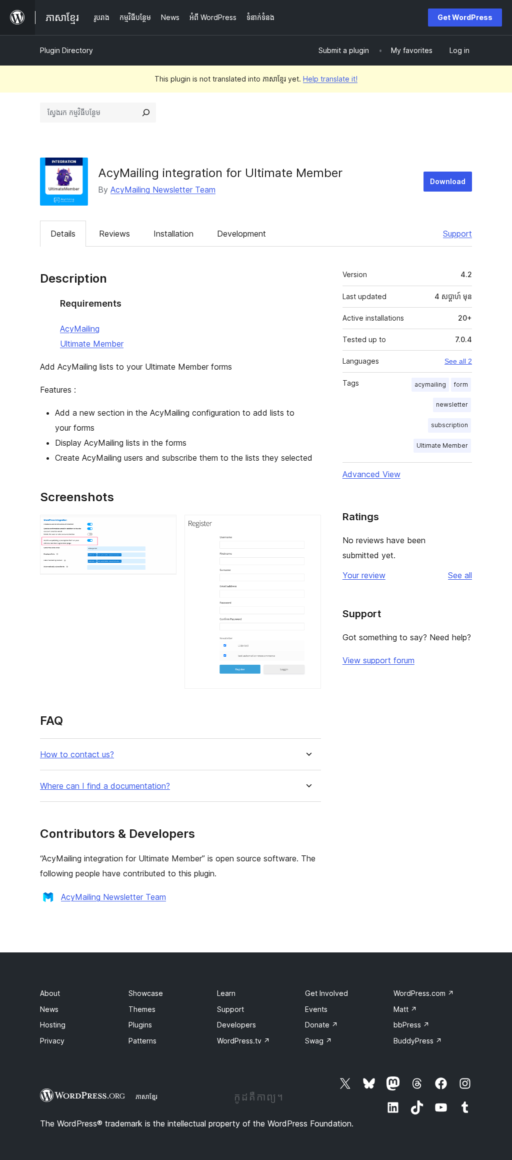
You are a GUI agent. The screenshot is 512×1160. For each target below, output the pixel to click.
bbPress (412, 1024)
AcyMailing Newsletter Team (163, 190)
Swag (318, 1040)
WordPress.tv (243, 1040)
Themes (142, 1009)
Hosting (53, 1024)
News (49, 1009)
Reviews (114, 234)
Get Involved (326, 993)
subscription (449, 425)
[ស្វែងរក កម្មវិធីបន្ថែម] (146, 113)
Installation (174, 234)
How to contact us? (77, 754)
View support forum (378, 660)
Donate (321, 1024)
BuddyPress (418, 1040)
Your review (364, 575)
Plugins (140, 1024)
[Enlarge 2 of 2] (307, 528)
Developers (236, 1024)
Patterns (142, 1040)
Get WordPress (465, 17)
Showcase (145, 993)
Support (457, 234)
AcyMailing (80, 329)
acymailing (430, 384)
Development (241, 234)
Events (316, 1009)
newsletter (452, 404)
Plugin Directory (66, 50)
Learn (226, 993)
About (50, 993)
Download (448, 181)
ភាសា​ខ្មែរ (147, 1096)
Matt (405, 1009)
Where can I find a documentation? (105, 786)
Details (63, 234)
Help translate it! (330, 79)
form (461, 384)
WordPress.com (424, 993)
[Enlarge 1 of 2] (163, 528)
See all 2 (458, 361)
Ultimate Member (92, 344)
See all (460, 575)
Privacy (52, 1040)
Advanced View (371, 474)
